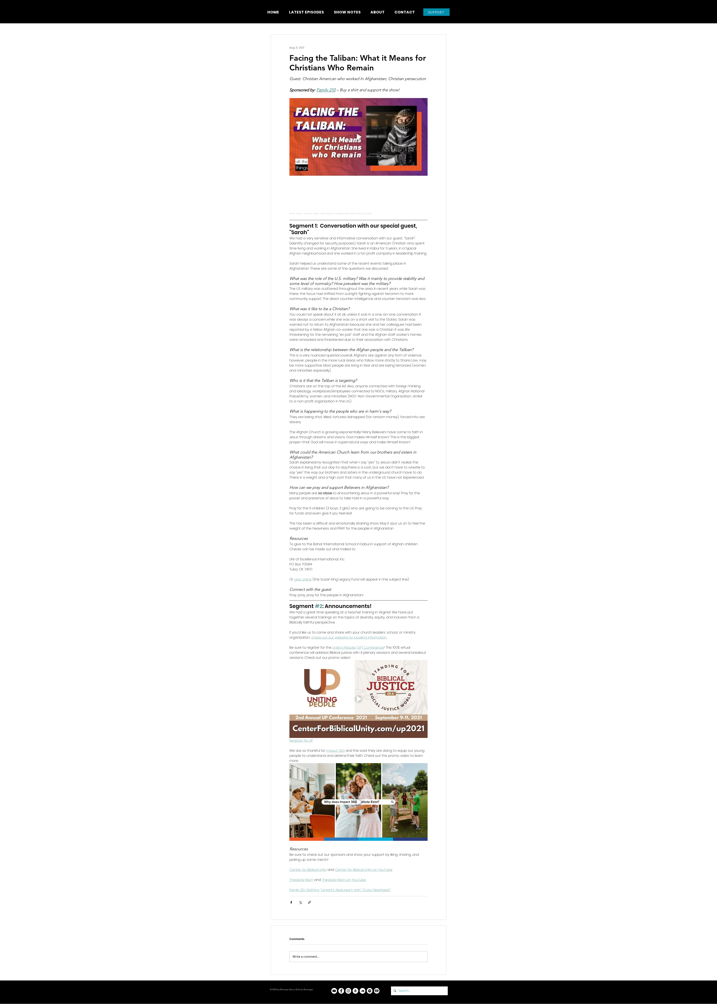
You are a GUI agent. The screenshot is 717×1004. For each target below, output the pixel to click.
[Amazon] (355, 991)
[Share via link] (309, 902)
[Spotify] (370, 991)
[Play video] (358, 137)
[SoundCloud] (362, 991)
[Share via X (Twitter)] (300, 902)
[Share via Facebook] (291, 902)
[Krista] (334, 991)
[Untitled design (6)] (377, 991)
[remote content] (358, 198)
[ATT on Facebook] (341, 991)
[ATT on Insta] (348, 991)
